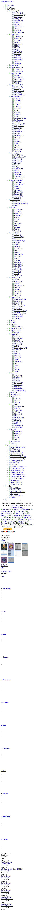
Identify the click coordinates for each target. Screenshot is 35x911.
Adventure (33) (19, 237)
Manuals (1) (18, 190)
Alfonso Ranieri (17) (16, 484)
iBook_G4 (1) (18, 301)
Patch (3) (17, 252)
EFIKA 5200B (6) (20, 299)
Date (2, 576)
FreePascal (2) (18, 120)
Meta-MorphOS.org (16, 490)
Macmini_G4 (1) (19, 305)
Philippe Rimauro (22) (17, 470)
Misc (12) (17, 48)
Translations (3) (15, 441)
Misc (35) (17, 250)
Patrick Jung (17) (15, 480)
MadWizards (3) (19, 79)
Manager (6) (18, 223)
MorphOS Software (16, 496)
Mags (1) (13, 322)
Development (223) (16, 96)
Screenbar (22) (18, 26)
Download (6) (18, 338)
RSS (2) (16, 352)
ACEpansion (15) (19, 202)
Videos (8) (13, 443)
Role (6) (16, 258)
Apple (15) (17, 182)
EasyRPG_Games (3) (21, 204)
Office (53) (13, 373)
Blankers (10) (18, 13)
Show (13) (17, 387)
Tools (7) (17, 61)
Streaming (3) (18, 361)
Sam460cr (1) (18, 315)
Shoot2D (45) (18, 264)
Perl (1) (16, 139)
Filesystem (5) (18, 344)
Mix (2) (16, 50)
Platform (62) (18, 254)
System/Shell (5, 878)
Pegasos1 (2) (18, 307)
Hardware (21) (15, 297)
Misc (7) (17, 287)
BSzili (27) (13, 464)
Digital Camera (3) (20, 157)
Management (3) (19, 131)
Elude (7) (17, 75)
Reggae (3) (17, 422)
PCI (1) (16, 170)
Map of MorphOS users (17, 492)
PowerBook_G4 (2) (20, 311)
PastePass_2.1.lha (6, 862)
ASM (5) (17, 104)
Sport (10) (17, 268)
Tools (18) (17, 231)
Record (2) (17, 56)
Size (2, 567)
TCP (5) (16, 363)
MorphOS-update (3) (16, 328)
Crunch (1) (17, 215)
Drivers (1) (17, 40)
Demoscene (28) (15, 73)
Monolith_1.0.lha (6, 897)
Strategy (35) (18, 270)
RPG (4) (17, 260)
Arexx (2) (17, 102)
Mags (22, 519)
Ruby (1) (17, 143)
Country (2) (18, 410)
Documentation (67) (16, 180)
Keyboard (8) (18, 168)
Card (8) (17, 242)
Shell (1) (17, 402)
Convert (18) (18, 281)
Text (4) (16, 274)
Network (4, 523)
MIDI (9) (17, 46)
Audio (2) (17, 106)
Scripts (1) (17, 332)
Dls (2, 569)
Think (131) (18, 276)
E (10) (16, 116)
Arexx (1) (17, 398)
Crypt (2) (17, 217)
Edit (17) (17, 435)
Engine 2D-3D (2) (20, 118)
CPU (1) (17, 412)
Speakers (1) (18, 174)
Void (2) (16, 83)
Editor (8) (17, 42)
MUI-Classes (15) (19, 95)
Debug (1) (17, 114)
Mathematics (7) (19, 285)
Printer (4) (17, 172)
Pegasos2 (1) (18, 309)
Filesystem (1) (18, 159)
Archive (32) (18, 209)
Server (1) (17, 357)
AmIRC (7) (17, 69)
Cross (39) (17, 112)
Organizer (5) (18, 383)
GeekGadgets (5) (19, 124)
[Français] (10, 1)
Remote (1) (17, 350)
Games (16, 517)
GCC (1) (17, 122)
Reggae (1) (17, 141)
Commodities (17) (19, 15)
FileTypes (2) (18, 17)
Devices (3, 515)
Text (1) (16, 229)
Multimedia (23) (15, 330)
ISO (15, 519)
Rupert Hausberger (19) (17, 476)
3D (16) (16, 279)
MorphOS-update (8, 521)
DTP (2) (16, 379)
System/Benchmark (7, 899)
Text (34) (13, 429)
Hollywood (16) (19, 126)
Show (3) (17, 227)
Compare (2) (18, 431)
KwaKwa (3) (18, 71)
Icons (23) (17, 19)
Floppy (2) (17, 163)
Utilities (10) (18, 427)
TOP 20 (8, 7)
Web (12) (17, 369)
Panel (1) (17, 22)
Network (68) (14, 334)
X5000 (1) (17, 198)
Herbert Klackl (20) (16, 472)
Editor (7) (17, 246)
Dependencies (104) (16, 85)
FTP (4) (16, 346)
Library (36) (18, 93)
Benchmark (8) (19, 406)
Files (7, 517)
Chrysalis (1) (14, 65)
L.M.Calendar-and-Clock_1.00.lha (11, 869)
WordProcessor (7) (20, 390)
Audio (16, 509)
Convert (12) (18, 375)
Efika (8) (17, 186)
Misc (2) (17, 416)
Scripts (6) (17, 58)
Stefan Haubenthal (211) (17, 447)
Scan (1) (17, 353)
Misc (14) (17, 205)
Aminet (12, 498)
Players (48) (18, 52)
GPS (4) (16, 165)
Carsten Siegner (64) (16, 453)
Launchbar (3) (18, 21)
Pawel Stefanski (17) (16, 482)
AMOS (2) (17, 100)
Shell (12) (17, 424)
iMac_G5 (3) (18, 303)
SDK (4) (17, 145)
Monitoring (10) (19, 418)
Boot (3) (17, 408)
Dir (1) (16, 219)
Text (32, 525)
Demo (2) (17, 244)
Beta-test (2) (18, 326)
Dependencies (5, 513)
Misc (29, 519)
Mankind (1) (18, 81)
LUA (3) (17, 130)
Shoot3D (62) (18, 266)
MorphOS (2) (18, 192)
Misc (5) (17, 133)
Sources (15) (18, 149)
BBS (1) (17, 336)
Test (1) (16, 365)
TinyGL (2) (17, 291)
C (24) (16, 110)
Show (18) (17, 289)
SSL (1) (16, 359)
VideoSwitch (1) (19, 176)
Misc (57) (13, 324)
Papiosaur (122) (15, 451)
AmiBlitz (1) (18, 98)
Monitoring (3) (18, 135)
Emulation (28, 515)
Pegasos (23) (18, 194)
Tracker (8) (17, 63)
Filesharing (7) (18, 342)
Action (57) (17, 235)
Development (19, 513)
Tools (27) (17, 293)
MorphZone (14, 494)
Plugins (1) (17, 420)
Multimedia (21, 521)
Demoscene (19, 511)
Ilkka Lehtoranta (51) (17, 455)
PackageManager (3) (20, 348)
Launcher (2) (18, 248)
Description (4, 566)
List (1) (16, 221)
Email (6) (17, 340)
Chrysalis (26, 509)
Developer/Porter (6, 571)
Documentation (15, 515)
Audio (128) (14, 34)
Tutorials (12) (18, 196)
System (24, 525)
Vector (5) (17, 295)
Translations (9, 527)
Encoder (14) (18, 44)
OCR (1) (17, 381)
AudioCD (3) (18, 36)
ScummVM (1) (19, 262)
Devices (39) (14, 153)
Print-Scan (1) (18, 385)
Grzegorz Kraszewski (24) (18, 466)
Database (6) (18, 377)
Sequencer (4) (18, 59)
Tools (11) (17, 151)
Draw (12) (17, 283)
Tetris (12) (17, 272)
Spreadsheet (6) (19, 388)
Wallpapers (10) (19, 32)
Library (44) (18, 128)
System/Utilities (5, 864)
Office (13, 523)
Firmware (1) (18, 414)
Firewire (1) (18, 161)
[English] (4, 1)
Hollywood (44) (19, 91)
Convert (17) (18, 213)
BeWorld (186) (15, 449)
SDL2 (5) (17, 147)
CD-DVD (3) (18, 155)
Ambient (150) (15, 11)
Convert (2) (17, 38)
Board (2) (17, 239)
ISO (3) (12, 320)
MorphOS (15, 505)
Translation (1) (18, 425)
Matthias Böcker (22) (17, 468)
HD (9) (16, 167)
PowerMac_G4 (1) (20, 313)
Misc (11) (17, 439)
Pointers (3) (17, 24)
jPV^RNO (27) (15, 462)
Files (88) (13, 207)
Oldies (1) (13, 392)
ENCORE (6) (18, 77)
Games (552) (14, 233)
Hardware (6, 519)
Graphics (26, 517)
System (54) (14, 404)
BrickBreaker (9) (19, 241)
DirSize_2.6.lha (5, 876)
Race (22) (17, 256)
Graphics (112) (15, 278)
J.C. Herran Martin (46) (17, 459)
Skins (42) (17, 28)
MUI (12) (17, 137)
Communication (6, 511)
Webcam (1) (18, 178)
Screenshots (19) (15, 394)
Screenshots (4, 525)
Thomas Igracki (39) (16, 461)
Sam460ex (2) (18, 316)
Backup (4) (17, 211)
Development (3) (19, 184)
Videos (19, 527)
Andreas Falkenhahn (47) (18, 457)
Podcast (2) (17, 54)
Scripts (15, 525)
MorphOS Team (15, 488)
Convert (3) (17, 433)
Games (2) (17, 188)
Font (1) (16, 437)
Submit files (10, 5)
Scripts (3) (13, 396)
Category (3, 573)
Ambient (5, 509)
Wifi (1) (16, 371)
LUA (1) (17, 400)
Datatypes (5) (18, 87)
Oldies (22, 523)
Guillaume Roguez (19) (17, 474)
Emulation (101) (15, 200)
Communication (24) (16, 67)
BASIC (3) (17, 108)
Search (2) (17, 225)
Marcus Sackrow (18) (17, 478)
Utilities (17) (18, 30)
